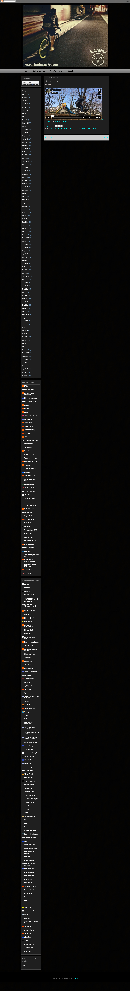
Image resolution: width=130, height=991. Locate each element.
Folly (25, 719)
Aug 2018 (25, 164)
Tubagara (27, 551)
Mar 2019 (25, 142)
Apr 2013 (25, 369)
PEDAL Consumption (31, 799)
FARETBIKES (28, 444)
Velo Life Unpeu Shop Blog (31, 555)
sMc (25, 841)
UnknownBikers (29, 904)
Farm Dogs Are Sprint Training (31, 697)
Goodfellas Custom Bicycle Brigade (30, 738)
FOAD (26, 715)
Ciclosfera (27, 657)
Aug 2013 (25, 356)
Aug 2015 (25, 279)
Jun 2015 (25, 286)
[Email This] (56, 126)
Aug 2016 (25, 241)
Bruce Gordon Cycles (31, 642)
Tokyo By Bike (29, 547)
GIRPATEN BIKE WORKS (29, 728)
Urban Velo (28, 907)
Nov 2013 (25, 346)
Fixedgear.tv (28, 712)
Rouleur (27, 827)
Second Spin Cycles (31, 834)
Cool (51, 128)
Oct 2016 (25, 235)
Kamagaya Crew (29, 498)
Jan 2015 (25, 302)
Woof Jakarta (28, 947)
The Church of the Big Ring (30, 864)
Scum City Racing (30, 830)
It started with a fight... (31, 753)
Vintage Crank (29, 930)
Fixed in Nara (28, 451)
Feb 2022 (25, 97)
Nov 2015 (25, 270)
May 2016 (25, 251)
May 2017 (25, 212)
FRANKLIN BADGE (30, 461)
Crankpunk (28, 664)
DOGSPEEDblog (29, 430)
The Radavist (28, 883)
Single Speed (68, 128)
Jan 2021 (25, 100)
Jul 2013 (25, 359)
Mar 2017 (25, 219)
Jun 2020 (25, 104)
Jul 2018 (25, 167)
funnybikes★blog (30, 468)
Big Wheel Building (30, 611)
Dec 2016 (25, 228)
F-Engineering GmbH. (31, 440)
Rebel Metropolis (29, 816)
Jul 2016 (25, 244)
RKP (25, 823)
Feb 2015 (25, 298)
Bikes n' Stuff (28, 630)
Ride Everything (29, 820)
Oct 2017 (25, 196)
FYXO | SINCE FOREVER (29, 723)
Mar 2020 (25, 107)
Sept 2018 (25, 161)
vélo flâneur (28, 937)
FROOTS (27, 465)
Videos (88, 128)
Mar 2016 (25, 257)
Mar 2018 (25, 180)
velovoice (27, 926)
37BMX (26, 386)
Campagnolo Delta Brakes (30, 649)
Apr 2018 (25, 177)
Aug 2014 (25, 318)
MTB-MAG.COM (29, 781)
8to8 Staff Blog (29, 389)
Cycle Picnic (28, 419)
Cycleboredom (29, 678)
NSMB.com (28, 788)
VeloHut (26, 918)
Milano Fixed (28, 774)
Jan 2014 (25, 340)
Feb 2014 (25, 337)
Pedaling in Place (30, 802)
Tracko (26, 897)
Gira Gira (27, 472)
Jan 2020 (25, 110)
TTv (25, 900)
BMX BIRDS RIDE (30, 401)
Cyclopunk (27, 689)
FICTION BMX (28, 447)
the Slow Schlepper (30, 886)
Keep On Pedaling (30, 505)
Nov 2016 (25, 231)
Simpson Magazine (30, 837)
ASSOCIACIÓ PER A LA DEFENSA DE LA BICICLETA (31, 600)
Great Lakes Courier (31, 742)
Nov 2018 (25, 155)
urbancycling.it (29, 911)
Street (79, 128)
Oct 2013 (25, 350)
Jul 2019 (25, 129)
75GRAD (27, 591)
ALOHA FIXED (29, 594)
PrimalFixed (28, 806)
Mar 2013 (25, 372)
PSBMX (26, 809)
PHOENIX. (27, 526)
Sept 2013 (25, 353)
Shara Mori (57, 121)
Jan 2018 (25, 187)
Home (25, 71)
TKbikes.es (28, 893)
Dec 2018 (25, 151)
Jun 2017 (25, 209)
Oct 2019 (25, 120)
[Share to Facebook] (61, 126)
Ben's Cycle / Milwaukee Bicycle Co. (30, 606)
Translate (37, 84)
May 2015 (25, 289)
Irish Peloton (28, 749)
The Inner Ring (29, 875)
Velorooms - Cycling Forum (31, 922)
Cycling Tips (28, 686)
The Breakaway (29, 860)
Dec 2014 (25, 305)
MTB (61, 128)
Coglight (27, 412)
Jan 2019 (25, 148)
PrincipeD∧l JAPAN (30, 530)
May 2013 (25, 365)
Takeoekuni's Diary (30, 540)
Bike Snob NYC (29, 618)
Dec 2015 (25, 266)
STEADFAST (28, 537)
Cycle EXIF (27, 675)
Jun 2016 (25, 247)
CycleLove (27, 682)
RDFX (26, 813)
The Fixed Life (29, 868)
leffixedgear (28, 763)
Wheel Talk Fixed (29, 944)
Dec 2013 (25, 343)
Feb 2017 (25, 222)
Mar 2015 (25, 295)
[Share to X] (59, 126)
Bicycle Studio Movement (29, 393)
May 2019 (25, 136)
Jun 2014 (25, 324)
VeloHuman (28, 914)
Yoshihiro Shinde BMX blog (30, 565)
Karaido (26, 502)
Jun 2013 (25, 362)
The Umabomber (29, 890)
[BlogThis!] (57, 126)
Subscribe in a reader (29, 966)
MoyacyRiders (29, 516)
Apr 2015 (25, 292)
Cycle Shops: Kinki (39, 71)
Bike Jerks (27, 614)
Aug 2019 (25, 126)
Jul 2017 (25, 206)
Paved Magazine (29, 795)
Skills (75, 128)
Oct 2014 (25, 311)
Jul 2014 (25, 321)
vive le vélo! (28, 933)
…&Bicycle (28, 569)
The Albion (27, 856)
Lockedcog (28, 767)
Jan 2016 (25, 263)
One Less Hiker (29, 791)
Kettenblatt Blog (29, 756)
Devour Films (28, 426)
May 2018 (25, 174)
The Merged (28, 879)
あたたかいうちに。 (30, 573)
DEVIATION (28, 422)
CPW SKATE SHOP (30, 415)
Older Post (104, 138)
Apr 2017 (25, 215)
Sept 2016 (25, 238)
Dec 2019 (25, 113)
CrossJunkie (28, 668)
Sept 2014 (25, 314)
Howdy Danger (29, 746)
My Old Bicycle (29, 784)
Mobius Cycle (28, 777)
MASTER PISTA (29, 509)
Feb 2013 (25, 375)
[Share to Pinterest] (62, 126)
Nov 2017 (25, 193)
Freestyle (57, 128)
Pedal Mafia (28, 523)
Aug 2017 (25, 203)
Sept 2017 (25, 199)
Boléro (26, 408)
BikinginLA (28, 633)
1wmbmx (27, 587)
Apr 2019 (25, 139)
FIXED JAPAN (29, 454)
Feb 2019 (25, 145)
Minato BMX (28, 512)
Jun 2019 (25, 132)
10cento (27, 584)
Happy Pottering (29, 491)
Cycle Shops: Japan (56, 71)
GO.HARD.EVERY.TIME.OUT (31, 733)
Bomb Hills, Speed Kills (30, 637)
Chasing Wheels (29, 654)
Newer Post (49, 138)
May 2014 (25, 327)
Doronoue (27, 433)
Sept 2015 (25, 276)
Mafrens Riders (29, 770)
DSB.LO (27, 437)
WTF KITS (27, 951)
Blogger (75, 978)
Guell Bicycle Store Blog (30, 479)
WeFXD (26, 940)
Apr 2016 (25, 254)
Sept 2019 (25, 123)
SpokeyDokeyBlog (30, 848)
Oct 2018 (25, 158)
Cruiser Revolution (30, 671)
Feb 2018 (25, 183)
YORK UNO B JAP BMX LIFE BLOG (30, 560)
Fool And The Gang (30, 458)
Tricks (84, 128)
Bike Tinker (28, 621)
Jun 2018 (25, 171)
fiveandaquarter (29, 708)
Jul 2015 (25, 282)
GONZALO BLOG (30, 475)
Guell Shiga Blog (29, 484)
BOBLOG (27, 405)
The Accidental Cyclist (29, 852)
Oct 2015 (25, 273)
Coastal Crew (28, 661)
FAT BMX (27, 701)
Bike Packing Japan (30, 398)
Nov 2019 (25, 116)
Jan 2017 (25, 225)
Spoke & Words (29, 844)
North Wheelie (29, 519)
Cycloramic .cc (29, 693)
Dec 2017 (25, 190)
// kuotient (27, 760)
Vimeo (65, 121)
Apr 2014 (25, 330)
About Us (71, 71)
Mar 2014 (25, 334)
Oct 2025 (25, 94)
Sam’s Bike (28, 533)
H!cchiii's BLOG (29, 487)
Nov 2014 (25, 308)
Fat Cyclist (27, 705)
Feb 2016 (25, 260)
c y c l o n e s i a (29, 645)
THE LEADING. (29, 544)
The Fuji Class (29, 872)
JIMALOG (27, 495)
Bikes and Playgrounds (28, 625)
